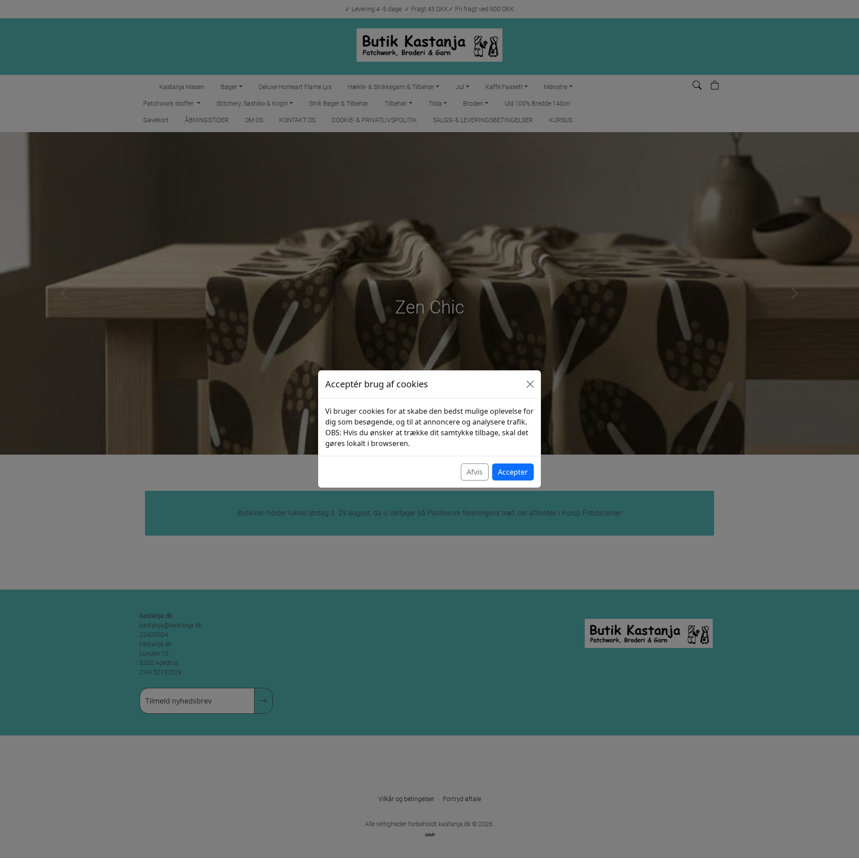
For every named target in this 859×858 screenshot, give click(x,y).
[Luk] (530, 384)
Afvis (475, 472)
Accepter (513, 472)
